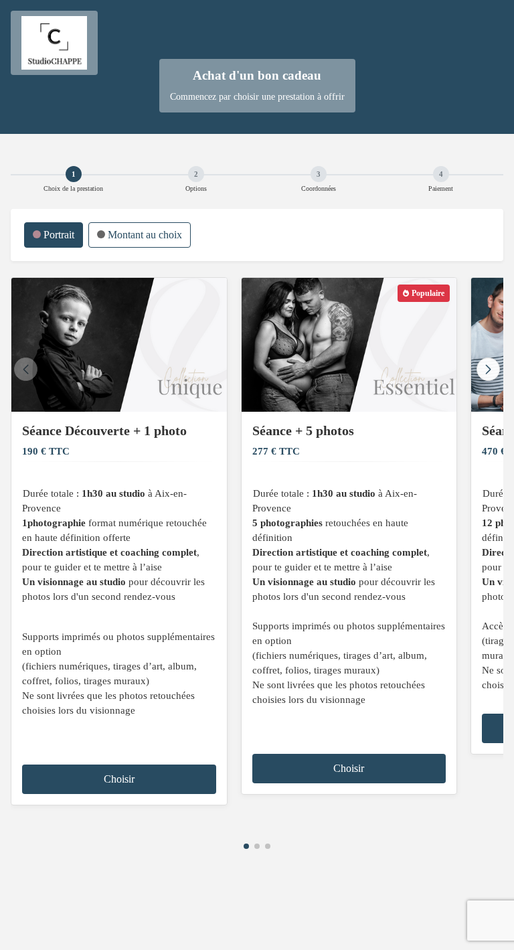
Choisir (119, 779)
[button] (246, 846)
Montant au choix (143, 234)
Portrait (57, 234)
